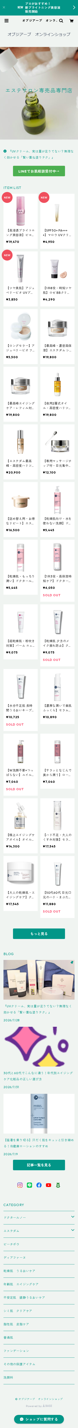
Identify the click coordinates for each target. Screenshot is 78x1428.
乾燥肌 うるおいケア (19, 1271)
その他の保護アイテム (19, 1364)
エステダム (11, 1231)
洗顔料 (8, 1378)
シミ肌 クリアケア (17, 1311)
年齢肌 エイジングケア (21, 1284)
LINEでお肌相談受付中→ (39, 171)
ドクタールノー (14, 1218)
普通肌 (8, 1338)
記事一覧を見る (39, 1165)
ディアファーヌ (14, 1258)
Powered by (34, 1406)
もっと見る (39, 934)
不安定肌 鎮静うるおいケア (24, 1298)
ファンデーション (16, 1351)
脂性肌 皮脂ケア (16, 1324)
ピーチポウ (11, 1244)
